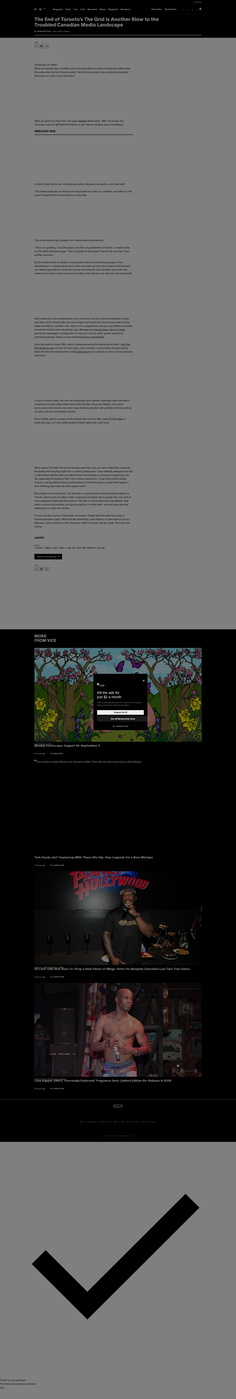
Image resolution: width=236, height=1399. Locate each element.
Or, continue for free (120, 726)
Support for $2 (120, 712)
